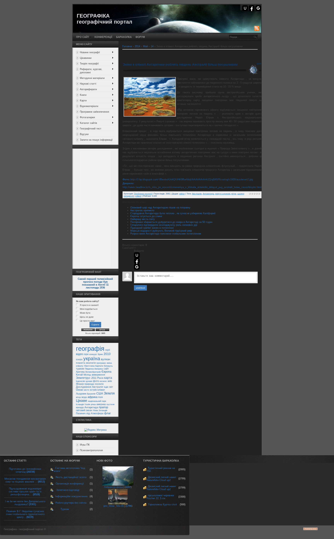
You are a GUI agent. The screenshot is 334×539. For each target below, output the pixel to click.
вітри (233, 193)
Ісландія (80, 404)
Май (145, 46)
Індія (106, 387)
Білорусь (108, 366)
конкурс (93, 354)
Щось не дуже (87, 317)
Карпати (99, 366)
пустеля (110, 404)
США (99, 393)
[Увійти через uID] (245, 8)
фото (96, 381)
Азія (100, 397)
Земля (109, 393)
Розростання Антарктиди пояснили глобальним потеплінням (165, 233)
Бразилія (91, 394)
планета (80, 363)
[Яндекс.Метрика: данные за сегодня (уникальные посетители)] (95, 429)
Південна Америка (94, 369)
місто (86, 390)
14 (152, 46)
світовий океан (84, 410)
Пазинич (80, 413)
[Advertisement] (95, 209)
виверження (98, 374)
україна (91, 358)
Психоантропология (91, 450)
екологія (91, 362)
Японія (80, 383)
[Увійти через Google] (258, 8)
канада (80, 407)
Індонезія (80, 381)
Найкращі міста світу (142, 219)
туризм (80, 368)
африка (92, 397)
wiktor (182, 193)
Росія (100, 377)
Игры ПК (85, 444)
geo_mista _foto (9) (113, 506)
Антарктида (91, 407)
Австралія (97, 387)
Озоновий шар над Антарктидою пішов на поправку (160, 207)
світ (111, 387)
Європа (106, 371)
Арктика (80, 371)
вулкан (105, 359)
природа (89, 384)
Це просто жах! (87, 321)
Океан (79, 389)
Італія (87, 404)
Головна (127, 46)
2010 (107, 354)
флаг (107, 413)
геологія (99, 384)
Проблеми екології (143, 193)
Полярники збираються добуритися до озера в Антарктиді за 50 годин (171, 222)
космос (103, 381)
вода (84, 397)
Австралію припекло (142, 210)
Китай (79, 374)
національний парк (97, 401)
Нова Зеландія (100, 410)
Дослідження (83, 386)
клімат (101, 389)
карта (108, 377)
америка (101, 404)
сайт (106, 368)
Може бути (85, 313)
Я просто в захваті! (89, 305)
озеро (79, 359)
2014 (137, 46)
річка (93, 404)
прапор (103, 407)
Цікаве (81, 401)
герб (107, 350)
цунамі (89, 381)
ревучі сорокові (222, 193)
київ (110, 381)
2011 (93, 377)
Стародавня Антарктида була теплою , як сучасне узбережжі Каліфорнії (173, 213)
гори (86, 354)
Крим (100, 354)
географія (90, 348)
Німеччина (89, 366)
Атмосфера (97, 413)
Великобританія (93, 372)
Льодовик (81, 393)
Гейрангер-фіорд (113, 487)
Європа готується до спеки (146, 216)
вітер (78, 397)
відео (79, 354)
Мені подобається (88, 309)
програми (101, 363)
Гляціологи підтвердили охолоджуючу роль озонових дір (163, 224)
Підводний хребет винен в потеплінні (152, 227)
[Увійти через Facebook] (252, 8)
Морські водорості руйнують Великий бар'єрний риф (161, 230)
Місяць (87, 374)
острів (93, 389)
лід (88, 413)
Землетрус (83, 377)
